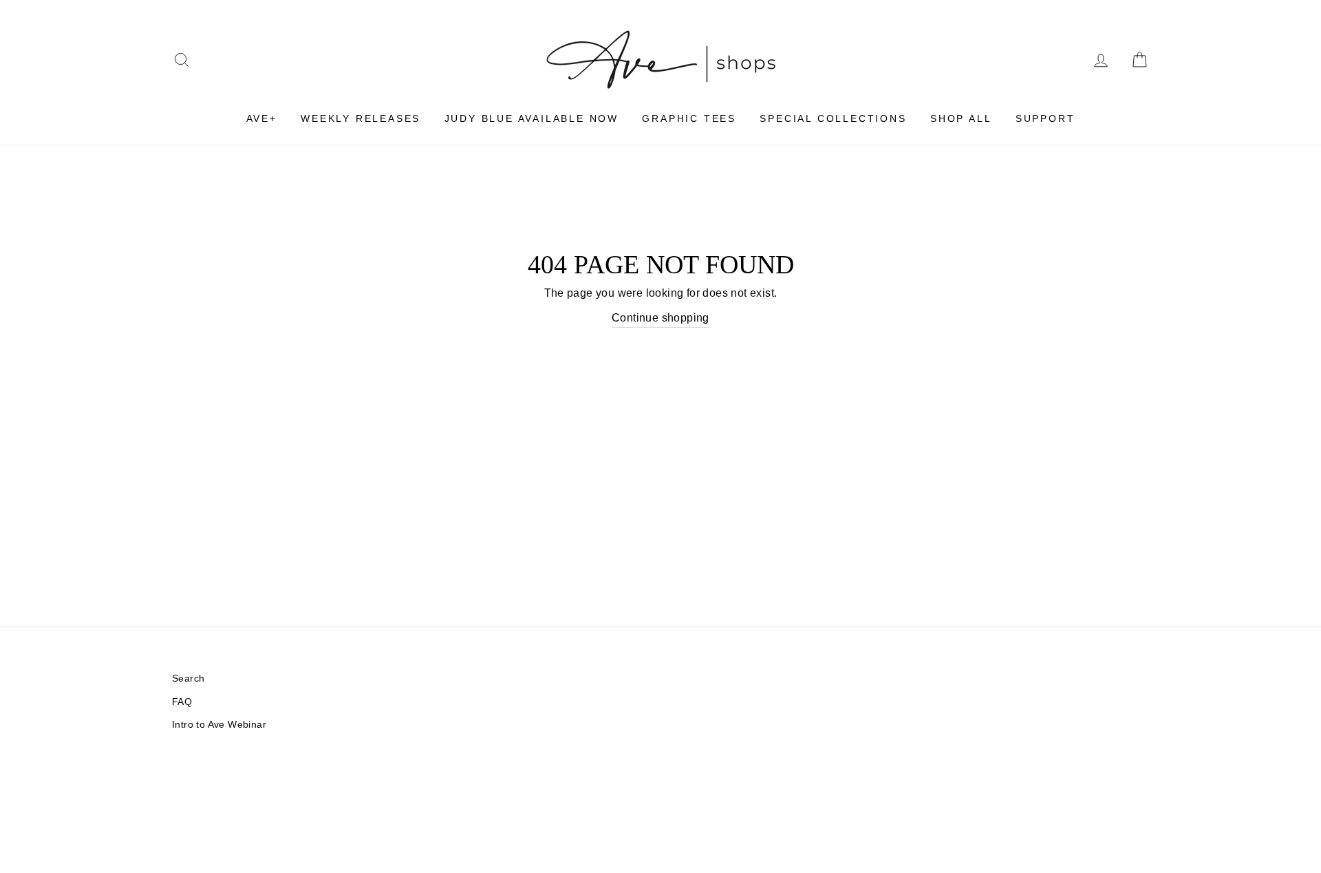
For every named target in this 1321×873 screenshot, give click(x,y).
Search (188, 678)
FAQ (182, 702)
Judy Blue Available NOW (531, 118)
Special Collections (833, 118)
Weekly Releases (360, 118)
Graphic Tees (689, 118)
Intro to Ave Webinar (219, 724)
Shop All (960, 118)
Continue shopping (660, 318)
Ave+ (261, 118)
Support (1045, 118)
